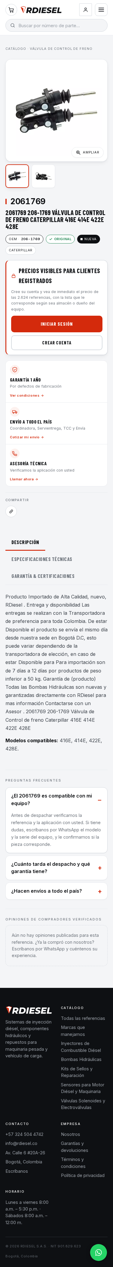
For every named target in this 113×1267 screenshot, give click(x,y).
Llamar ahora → (24, 479)
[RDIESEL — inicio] (41, 10)
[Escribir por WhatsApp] (98, 1252)
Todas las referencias (83, 1018)
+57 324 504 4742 (24, 1134)
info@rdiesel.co (21, 1143)
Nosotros (70, 1134)
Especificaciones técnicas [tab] (41, 559)
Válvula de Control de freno (61, 49)
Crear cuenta (56, 342)
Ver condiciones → (27, 395)
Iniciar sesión (57, 324)
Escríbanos (16, 1171)
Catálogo (15, 49)
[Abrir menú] (101, 9)
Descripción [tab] (25, 542)
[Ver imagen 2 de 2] (43, 176)
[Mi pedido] (11, 10)
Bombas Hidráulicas (81, 1059)
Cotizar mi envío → (27, 437)
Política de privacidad (83, 1175)
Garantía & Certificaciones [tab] (42, 576)
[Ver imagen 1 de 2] (17, 176)
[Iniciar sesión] (85, 9)
